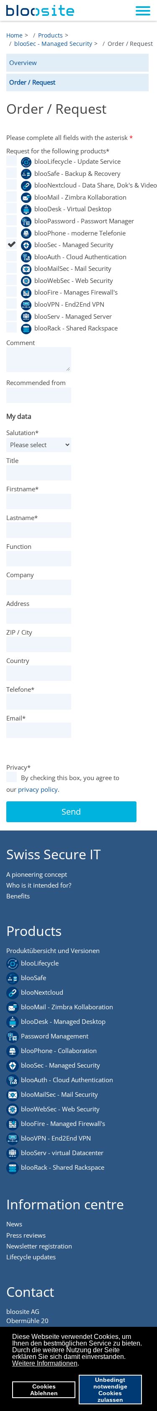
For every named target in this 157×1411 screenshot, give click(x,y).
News (14, 1224)
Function (18, 546)
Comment (20, 342)
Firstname (22, 489)
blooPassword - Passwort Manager (78, 221)
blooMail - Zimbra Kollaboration (78, 197)
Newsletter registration (39, 1246)
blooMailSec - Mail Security (72, 268)
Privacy (18, 767)
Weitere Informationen (44, 1363)
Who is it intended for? (38, 885)
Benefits (18, 896)
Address (17, 603)
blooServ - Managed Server (73, 316)
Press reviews (26, 1235)
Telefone (20, 689)
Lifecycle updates (31, 1257)
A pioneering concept (36, 874)
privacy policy (38, 789)
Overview (23, 62)
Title (12, 460)
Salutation (22, 432)
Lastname (22, 517)
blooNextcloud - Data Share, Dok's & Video (78, 185)
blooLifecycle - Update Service (77, 161)
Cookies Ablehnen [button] (44, 1389)
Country (17, 660)
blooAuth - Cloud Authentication (78, 257)
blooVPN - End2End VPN (69, 304)
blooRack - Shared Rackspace (76, 328)
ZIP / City (19, 632)
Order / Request (32, 82)
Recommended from (36, 382)
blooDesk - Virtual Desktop (72, 209)
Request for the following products (57, 151)
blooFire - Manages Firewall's (76, 292)
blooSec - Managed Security (73, 244)
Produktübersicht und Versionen (53, 950)
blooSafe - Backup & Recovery (77, 173)
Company (20, 574)
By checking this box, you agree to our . (62, 783)
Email (16, 718)
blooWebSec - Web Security (73, 280)
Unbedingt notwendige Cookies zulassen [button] (110, 1389)
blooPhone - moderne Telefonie (78, 233)
